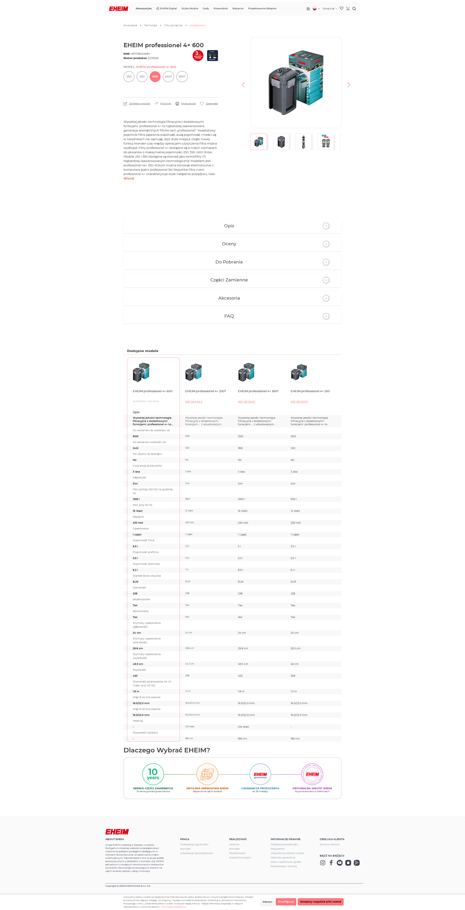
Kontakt (185, 849)
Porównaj (165, 104)
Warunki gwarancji (283, 857)
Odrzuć (267, 902)
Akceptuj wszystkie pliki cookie (320, 902)
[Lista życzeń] (341, 8)
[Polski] (316, 8)
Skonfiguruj (286, 902)
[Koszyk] (347, 9)
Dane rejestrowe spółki (286, 862)
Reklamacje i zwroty (284, 866)
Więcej (129, 178)
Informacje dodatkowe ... (174, 907)
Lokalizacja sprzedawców (196, 853)
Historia (234, 844)
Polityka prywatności (284, 844)
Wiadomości (237, 853)
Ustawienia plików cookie (287, 853)
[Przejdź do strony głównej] (118, 9)
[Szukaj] (354, 9)
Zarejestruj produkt (139, 104)
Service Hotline (330, 844)
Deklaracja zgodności (194, 844)
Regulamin (278, 849)
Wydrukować (188, 104)
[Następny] (348, 82)
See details (194, 402)
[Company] (308, 9)
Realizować (238, 839)
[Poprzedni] (243, 82)
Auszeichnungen (240, 857)
